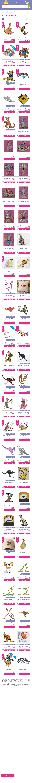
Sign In (17, 2)
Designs (9, 12)
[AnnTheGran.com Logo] (6, 2)
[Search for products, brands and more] (29, 6)
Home (3, 12)
